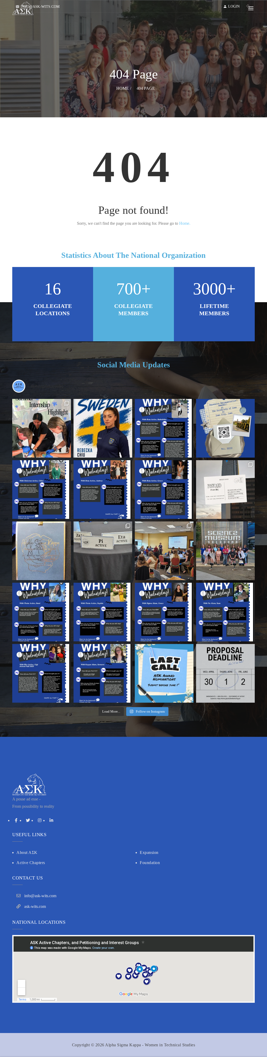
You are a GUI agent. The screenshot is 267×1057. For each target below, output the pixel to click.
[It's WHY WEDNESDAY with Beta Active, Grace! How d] (164, 489)
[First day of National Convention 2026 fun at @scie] (225, 550)
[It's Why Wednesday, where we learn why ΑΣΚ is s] (41, 612)
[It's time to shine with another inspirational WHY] (225, 612)
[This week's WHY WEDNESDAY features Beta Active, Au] (103, 489)
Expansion (149, 852)
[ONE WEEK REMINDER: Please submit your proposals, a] (225, 673)
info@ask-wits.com (40, 7)
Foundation (150, 862)
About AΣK (27, 852)
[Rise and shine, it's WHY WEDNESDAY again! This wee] (41, 673)
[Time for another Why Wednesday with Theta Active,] (103, 612)
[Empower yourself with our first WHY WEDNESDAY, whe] (103, 673)
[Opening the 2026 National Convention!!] (164, 550)
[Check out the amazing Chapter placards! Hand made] (103, 550)
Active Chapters (30, 862)
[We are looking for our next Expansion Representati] (225, 428)
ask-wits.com (35, 906)
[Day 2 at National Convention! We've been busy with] (41, 550)
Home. (184, 223)
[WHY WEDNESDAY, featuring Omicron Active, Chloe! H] (41, 489)
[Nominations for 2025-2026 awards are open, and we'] (164, 673)
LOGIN (234, 6)
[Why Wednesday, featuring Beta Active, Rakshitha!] (164, 428)
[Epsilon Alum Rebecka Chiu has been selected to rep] (103, 428)
